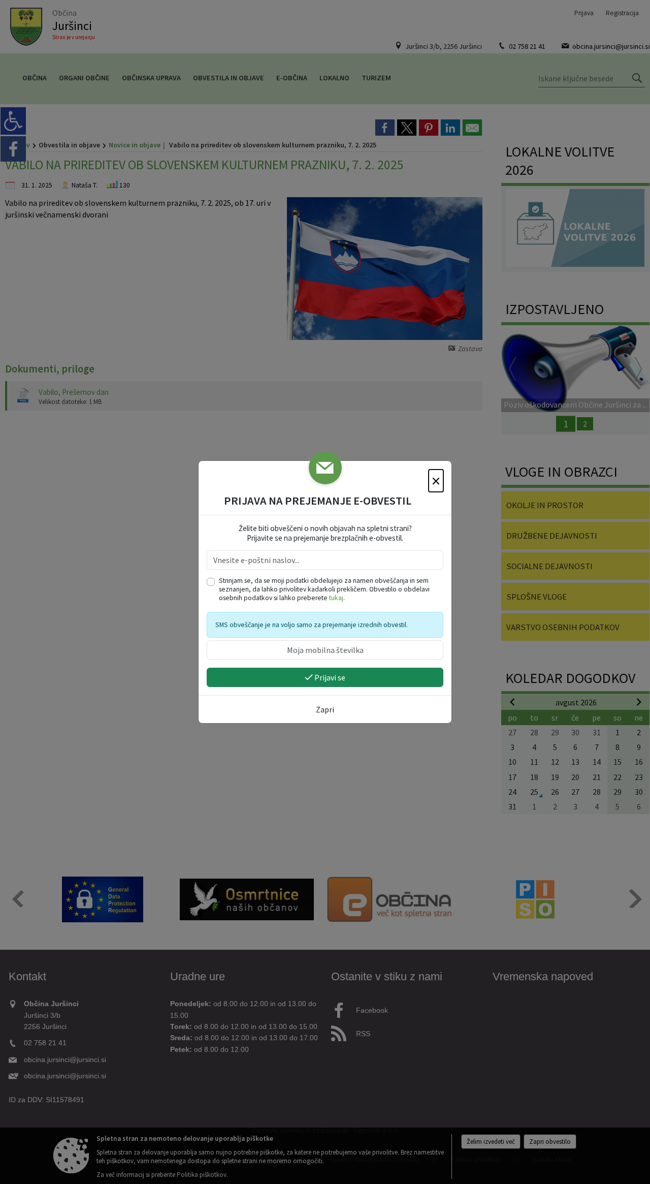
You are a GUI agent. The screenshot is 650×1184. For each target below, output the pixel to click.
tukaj (336, 598)
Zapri (325, 709)
